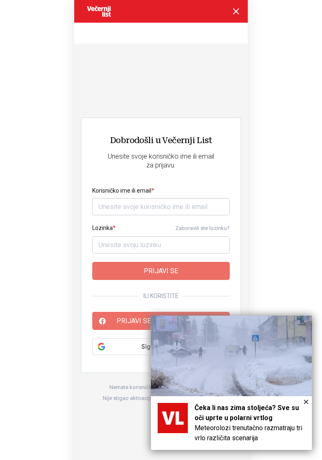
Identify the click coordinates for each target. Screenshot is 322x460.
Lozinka (102, 228)
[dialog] (231, 383)
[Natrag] (236, 11)
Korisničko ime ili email (121, 190)
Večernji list (99, 11)
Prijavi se (161, 271)
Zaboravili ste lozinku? (202, 228)
